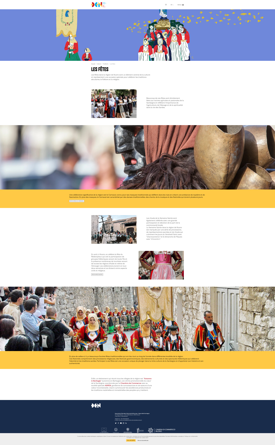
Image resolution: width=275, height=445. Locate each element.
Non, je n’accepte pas (143, 440)
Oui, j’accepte (131, 440)
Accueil (93, 64)
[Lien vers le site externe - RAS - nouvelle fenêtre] (127, 430)
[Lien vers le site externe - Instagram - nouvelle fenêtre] (123, 423)
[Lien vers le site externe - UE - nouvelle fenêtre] (104, 430)
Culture (99, 64)
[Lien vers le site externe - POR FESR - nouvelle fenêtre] (140, 430)
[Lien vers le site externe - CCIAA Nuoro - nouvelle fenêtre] (161, 430)
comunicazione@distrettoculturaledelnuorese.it (130, 420)
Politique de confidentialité (191, 436)
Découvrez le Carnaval (77, 201)
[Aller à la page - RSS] (126, 423)
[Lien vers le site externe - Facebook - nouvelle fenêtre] (118, 423)
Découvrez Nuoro (97, 274)
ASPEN (108, 385)
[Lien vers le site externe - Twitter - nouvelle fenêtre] (116, 423)
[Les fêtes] (137, 35)
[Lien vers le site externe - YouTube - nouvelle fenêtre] (121, 423)
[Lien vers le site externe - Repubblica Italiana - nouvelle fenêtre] (116, 430)
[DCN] (97, 405)
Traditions (105, 64)
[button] (166, 5)
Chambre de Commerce (130, 383)
